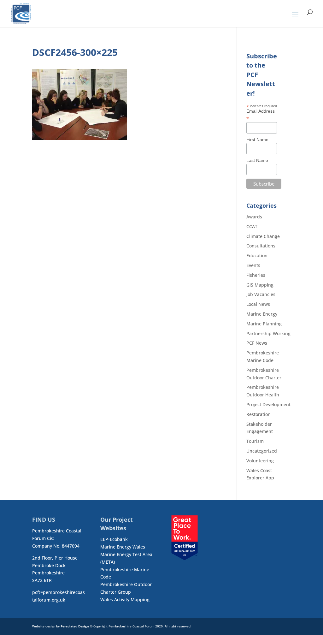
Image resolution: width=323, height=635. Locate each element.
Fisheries (255, 275)
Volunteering (260, 461)
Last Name (257, 160)
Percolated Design (75, 626)
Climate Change (263, 236)
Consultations (260, 246)
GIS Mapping (259, 285)
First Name (257, 139)
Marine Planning (264, 324)
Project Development (268, 404)
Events (253, 265)
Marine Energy (261, 314)
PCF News (256, 343)
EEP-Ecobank (114, 539)
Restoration (258, 414)
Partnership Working (268, 333)
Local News (258, 304)
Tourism (255, 441)
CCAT (251, 226)
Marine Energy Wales (122, 547)
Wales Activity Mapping (125, 599)
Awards (254, 217)
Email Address (260, 115)
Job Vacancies (260, 294)
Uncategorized (261, 451)
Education (256, 255)
